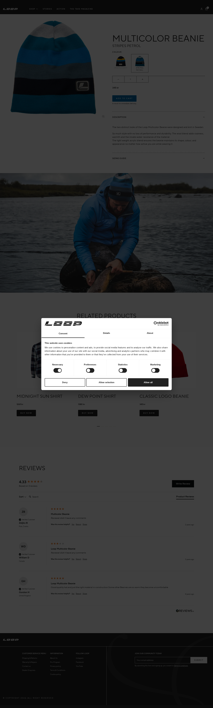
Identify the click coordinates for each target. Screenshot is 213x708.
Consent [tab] (63, 333)
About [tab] (150, 333)
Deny (64, 382)
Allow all (148, 382)
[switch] (90, 370)
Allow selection (106, 382)
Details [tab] (106, 333)
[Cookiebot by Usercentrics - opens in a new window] (156, 323)
